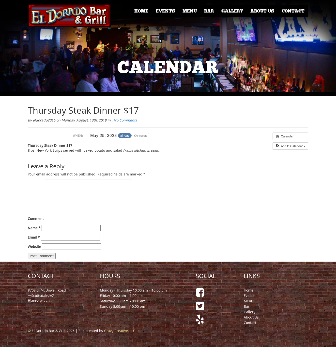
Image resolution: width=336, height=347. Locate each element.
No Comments (125, 120)
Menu (190, 11)
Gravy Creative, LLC (119, 330)
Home (141, 11)
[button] (290, 146)
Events (165, 11)
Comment (36, 218)
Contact (293, 11)
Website (34, 246)
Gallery (232, 11)
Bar (209, 11)
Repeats (142, 135)
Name (34, 228)
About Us (262, 11)
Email (34, 237)
